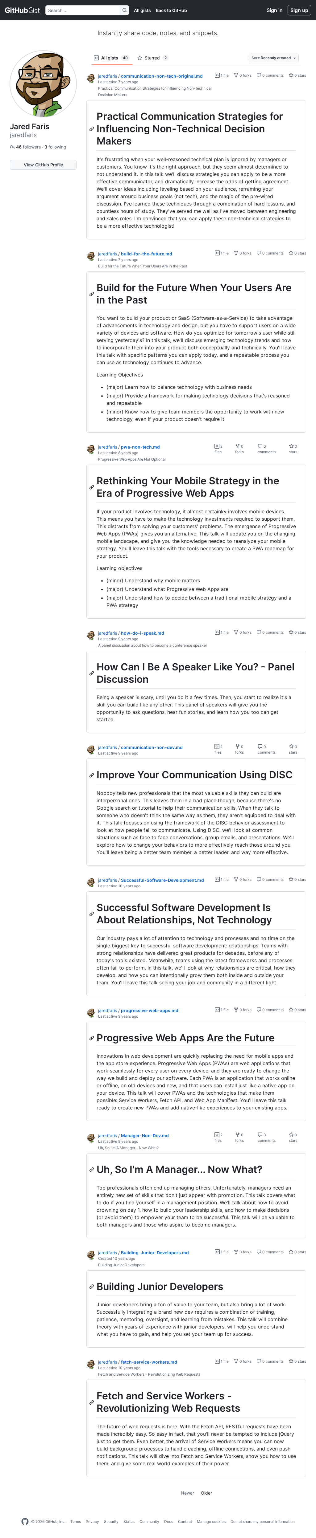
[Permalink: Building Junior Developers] (92, 1286)
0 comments (272, 75)
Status (129, 1521)
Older (206, 1492)
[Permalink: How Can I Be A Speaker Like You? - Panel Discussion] (92, 673)
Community (149, 1521)
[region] (196, 169)
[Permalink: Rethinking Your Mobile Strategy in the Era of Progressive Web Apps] (92, 487)
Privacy (92, 1521)
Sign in (275, 10)
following (55, 146)
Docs (168, 1521)
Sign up (299, 10)
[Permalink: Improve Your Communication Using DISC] (92, 775)
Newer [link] (187, 1492)
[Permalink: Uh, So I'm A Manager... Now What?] (92, 1170)
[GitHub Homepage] (25, 1522)
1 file (224, 75)
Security (111, 1521)
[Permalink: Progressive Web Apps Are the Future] (92, 1038)
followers (29, 146)
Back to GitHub (171, 10)
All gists (142, 10)
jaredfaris (107, 76)
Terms (75, 1521)
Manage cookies (211, 1521)
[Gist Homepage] (22, 10)
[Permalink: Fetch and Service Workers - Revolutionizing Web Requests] (92, 1402)
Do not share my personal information (263, 1521)
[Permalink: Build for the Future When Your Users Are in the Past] (92, 294)
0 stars (299, 75)
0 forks (245, 75)
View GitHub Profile (43, 164)
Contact (185, 1521)
